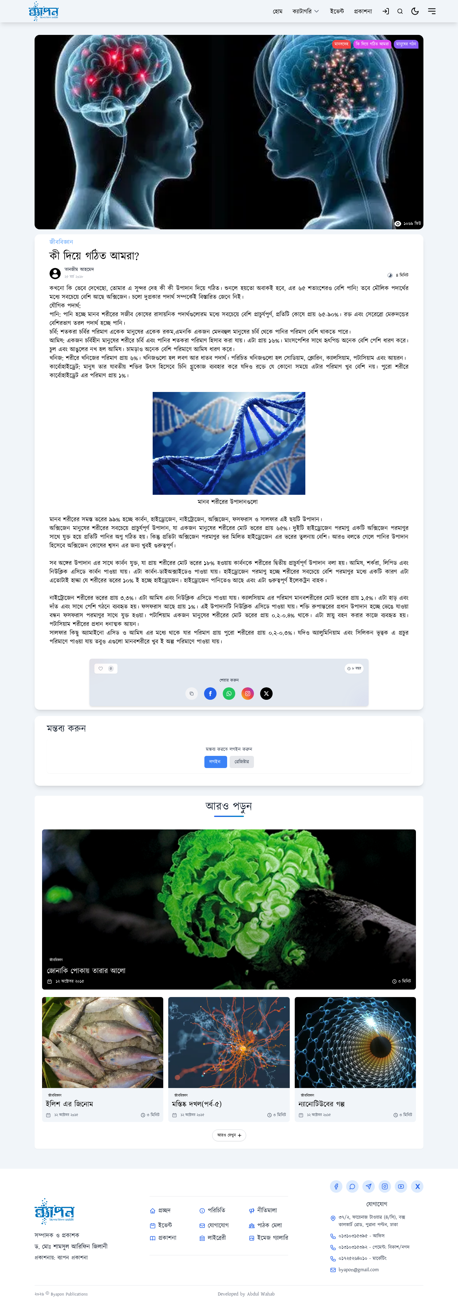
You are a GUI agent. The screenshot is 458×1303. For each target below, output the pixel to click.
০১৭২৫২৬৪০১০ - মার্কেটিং (363, 1258)
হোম (278, 11)
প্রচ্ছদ (164, 1210)
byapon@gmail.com (359, 1269)
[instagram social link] (385, 1186)
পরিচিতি (216, 1210)
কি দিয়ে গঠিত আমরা (372, 44)
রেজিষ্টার (242, 762)
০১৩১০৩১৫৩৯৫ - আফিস (361, 1236)
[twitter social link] (417, 1186)
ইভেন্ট (337, 11)
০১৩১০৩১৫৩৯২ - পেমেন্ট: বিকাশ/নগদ (374, 1247)
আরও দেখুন (226, 1135)
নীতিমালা (267, 1210)
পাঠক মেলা (269, 1225)
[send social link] (368, 1186)
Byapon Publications (68, 1294)
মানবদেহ (341, 44)
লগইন (215, 762)
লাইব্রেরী (217, 1238)
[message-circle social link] (352, 1186)
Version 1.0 (414, 1294)
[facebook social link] (336, 1186)
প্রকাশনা (363, 11)
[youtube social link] (401, 1186)
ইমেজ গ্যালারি (272, 1238)
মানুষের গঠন (406, 44)
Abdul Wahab (261, 1294)
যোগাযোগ (218, 1225)
